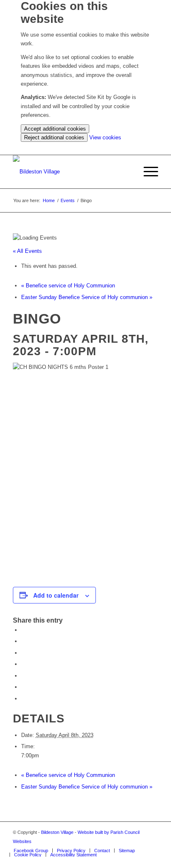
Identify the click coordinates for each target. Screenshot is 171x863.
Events (68, 200)
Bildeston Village (57, 832)
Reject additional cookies (54, 137)
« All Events (27, 251)
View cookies (105, 137)
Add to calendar (55, 595)
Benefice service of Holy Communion (68, 285)
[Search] (127, 171)
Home (49, 200)
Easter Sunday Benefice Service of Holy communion (86, 297)
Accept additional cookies (55, 129)
